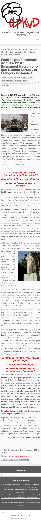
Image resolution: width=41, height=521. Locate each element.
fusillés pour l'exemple (7, 80)
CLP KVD (17, 516)
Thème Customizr (25, 518)
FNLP (31, 77)
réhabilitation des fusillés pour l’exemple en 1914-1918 (16, 83)
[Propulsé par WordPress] (29, 515)
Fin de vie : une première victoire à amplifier (21, 500)
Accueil (3, 49)
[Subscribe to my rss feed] (3, 512)
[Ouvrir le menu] (37, 40)
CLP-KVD (25, 77)
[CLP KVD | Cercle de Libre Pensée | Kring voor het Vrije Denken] (20, 15)
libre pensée (18, 80)
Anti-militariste (12, 49)
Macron (25, 80)
